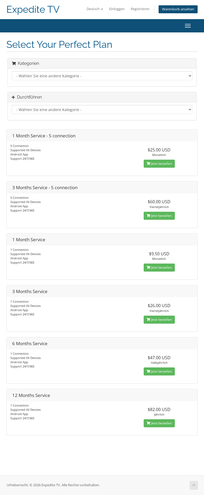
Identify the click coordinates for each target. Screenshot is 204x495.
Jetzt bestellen (161, 163)
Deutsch (93, 9)
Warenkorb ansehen (178, 9)
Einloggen (117, 9)
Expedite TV (33, 9)
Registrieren (140, 9)
